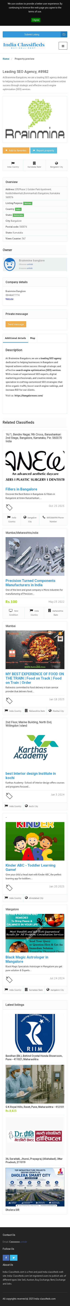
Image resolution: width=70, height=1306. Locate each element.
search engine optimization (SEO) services (38, 370)
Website (9, 299)
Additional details (15, 338)
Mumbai (11, 626)
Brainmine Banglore (16, 291)
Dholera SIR (12, 1209)
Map (32, 338)
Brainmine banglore (32, 260)
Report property (45, 150)
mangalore (12, 909)
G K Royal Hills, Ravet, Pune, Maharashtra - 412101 (35, 1106)
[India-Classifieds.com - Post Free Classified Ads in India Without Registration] (25, 45)
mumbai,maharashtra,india (22, 532)
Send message (16, 324)
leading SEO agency (51, 358)
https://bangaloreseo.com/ (29, 395)
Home (6, 58)
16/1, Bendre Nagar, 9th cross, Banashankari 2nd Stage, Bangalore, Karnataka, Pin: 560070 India (34, 438)
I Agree (35, 19)
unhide (30, 264)
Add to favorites (17, 150)
